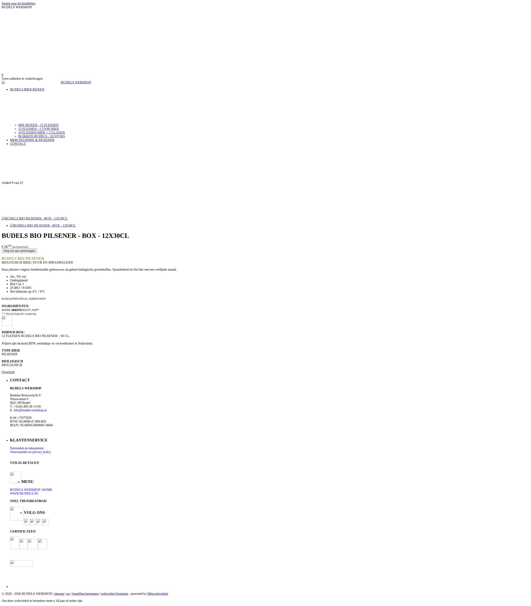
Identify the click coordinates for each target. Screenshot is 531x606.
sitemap (59, 593)
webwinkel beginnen (114, 593)
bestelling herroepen (85, 593)
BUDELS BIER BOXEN (27, 89)
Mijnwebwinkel (157, 593)
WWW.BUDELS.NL (24, 493)
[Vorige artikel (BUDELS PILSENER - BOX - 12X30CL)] (265, 165)
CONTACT (18, 143)
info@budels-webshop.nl (30, 410)
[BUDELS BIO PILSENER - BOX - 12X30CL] (35, 218)
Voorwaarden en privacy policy (30, 452)
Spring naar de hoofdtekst (18, 3)
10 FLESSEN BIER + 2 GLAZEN (41, 132)
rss (68, 593)
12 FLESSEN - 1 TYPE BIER (38, 129)
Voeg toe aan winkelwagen (19, 250)
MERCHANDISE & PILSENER (32, 140)
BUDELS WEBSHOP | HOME (31, 489)
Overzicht (8, 372)
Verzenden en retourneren (27, 448)
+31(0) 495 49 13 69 (27, 406)
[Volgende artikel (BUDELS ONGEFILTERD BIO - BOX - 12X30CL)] (265, 201)
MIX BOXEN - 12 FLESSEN (38, 125)
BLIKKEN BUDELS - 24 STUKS (41, 136)
